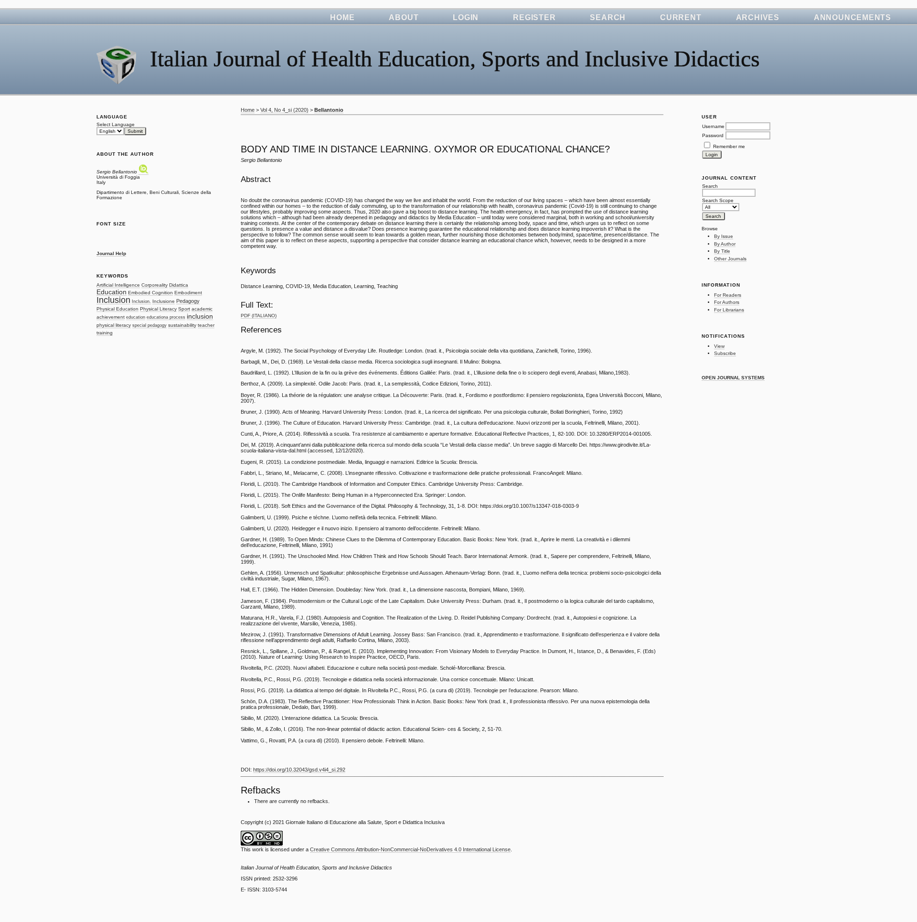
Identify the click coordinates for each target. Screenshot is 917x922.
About (403, 17)
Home (342, 17)
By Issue (723, 236)
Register (534, 17)
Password (713, 135)
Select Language (115, 124)
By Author (725, 244)
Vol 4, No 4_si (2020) (284, 110)
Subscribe (725, 353)
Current (680, 17)
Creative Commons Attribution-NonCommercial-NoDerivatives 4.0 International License (410, 849)
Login (466, 17)
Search (608, 17)
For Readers (727, 295)
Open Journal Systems (733, 377)
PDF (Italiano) (259, 315)
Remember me (729, 146)
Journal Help (111, 253)
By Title (722, 251)
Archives (757, 17)
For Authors (726, 302)
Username (713, 126)
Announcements (852, 17)
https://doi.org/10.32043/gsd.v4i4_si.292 (299, 769)
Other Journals (730, 258)
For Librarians (729, 309)
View (719, 346)
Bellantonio (328, 110)
